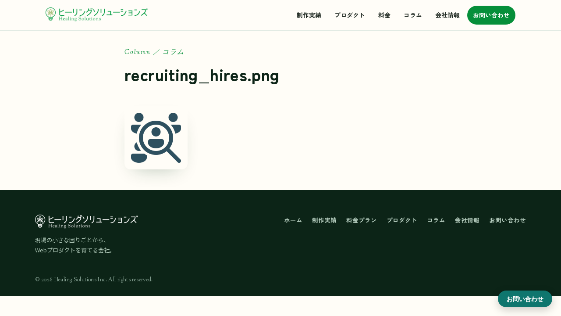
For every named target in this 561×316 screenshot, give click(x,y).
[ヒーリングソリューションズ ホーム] (97, 14)
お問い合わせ (491, 15)
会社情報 (447, 15)
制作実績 (309, 15)
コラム (413, 15)
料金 (384, 15)
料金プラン (361, 219)
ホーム (293, 219)
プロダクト (349, 15)
